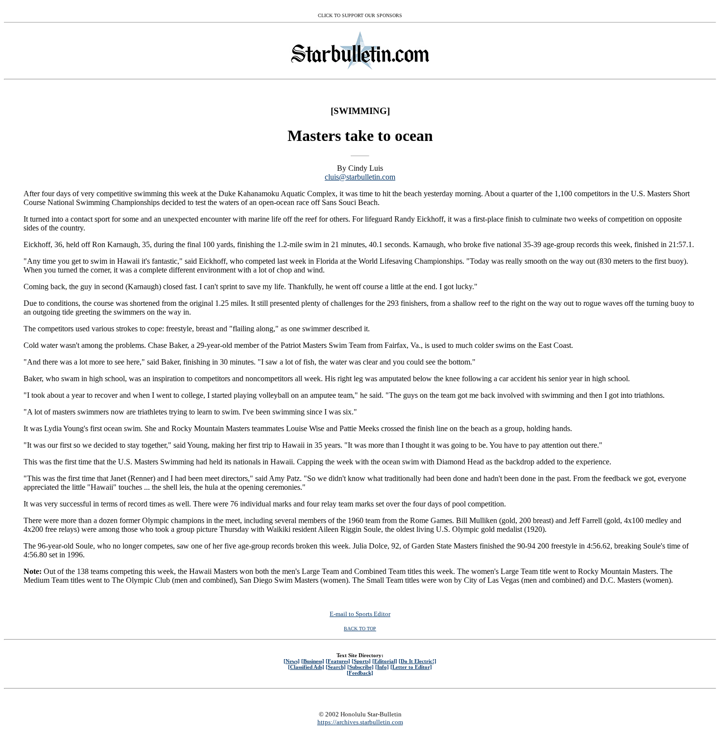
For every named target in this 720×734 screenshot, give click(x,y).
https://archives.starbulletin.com (360, 722)
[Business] (312, 661)
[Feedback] (360, 673)
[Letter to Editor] (411, 667)
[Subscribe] (360, 667)
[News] (292, 661)
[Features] (338, 661)
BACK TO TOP (360, 628)
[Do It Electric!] (417, 661)
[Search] (336, 667)
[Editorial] (384, 661)
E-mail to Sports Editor (360, 614)
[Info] (382, 667)
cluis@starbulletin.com (360, 177)
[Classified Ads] (306, 667)
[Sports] (361, 661)
